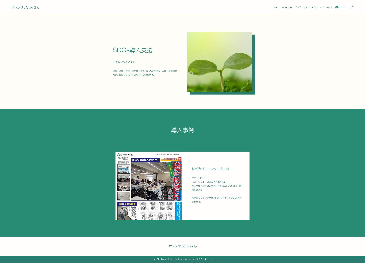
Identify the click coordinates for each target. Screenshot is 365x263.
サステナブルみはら (25, 7)
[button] (351, 7)
